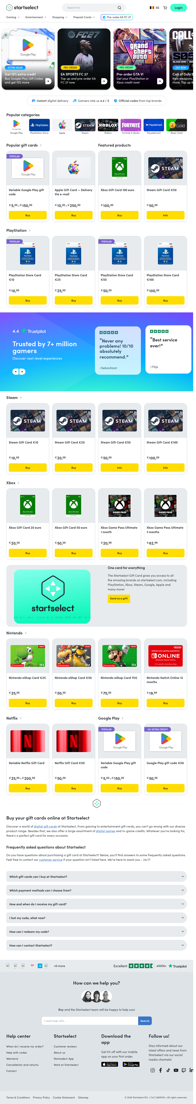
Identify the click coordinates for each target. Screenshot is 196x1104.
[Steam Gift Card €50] (165, 168)
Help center (18, 1036)
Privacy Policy (41, 1097)
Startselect (65, 1036)
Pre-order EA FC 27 (119, 17)
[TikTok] (168, 1070)
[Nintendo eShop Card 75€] (119, 656)
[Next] (22, 372)
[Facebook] (160, 1070)
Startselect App (64, 1058)
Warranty (12, 1058)
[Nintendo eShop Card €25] (28, 656)
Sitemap (83, 1097)
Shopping (58, 17)
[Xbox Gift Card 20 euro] (27, 506)
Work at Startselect (66, 1065)
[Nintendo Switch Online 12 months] (165, 656)
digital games (105, 831)
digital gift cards (45, 826)
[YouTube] (176, 1070)
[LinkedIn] (192, 1070)
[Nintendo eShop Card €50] (73, 656)
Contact (11, 1071)
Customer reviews (65, 1046)
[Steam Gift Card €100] (165, 420)
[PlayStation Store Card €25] (73, 253)
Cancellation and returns (22, 1065)
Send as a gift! (119, 598)
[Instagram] (153, 1070)
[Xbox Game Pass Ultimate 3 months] (165, 506)
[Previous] (15, 372)
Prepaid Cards (82, 17)
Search (144, 1021)
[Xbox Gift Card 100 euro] (119, 168)
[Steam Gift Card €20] (73, 420)
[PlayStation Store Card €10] (27, 253)
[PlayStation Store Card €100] (165, 253)
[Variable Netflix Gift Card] (28, 741)
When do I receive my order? (24, 1046)
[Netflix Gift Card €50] (73, 741)
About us (59, 1052)
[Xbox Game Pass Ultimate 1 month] (120, 506)
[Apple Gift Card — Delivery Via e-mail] (73, 168)
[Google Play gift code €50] (165, 741)
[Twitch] (184, 1070)
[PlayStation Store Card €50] (119, 253)
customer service (50, 860)
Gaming (11, 17)
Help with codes (16, 1052)
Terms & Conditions (18, 1097)
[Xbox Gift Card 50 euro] (73, 506)
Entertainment (34, 17)
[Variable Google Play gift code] (28, 168)
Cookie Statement (64, 1097)
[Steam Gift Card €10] (28, 420)
